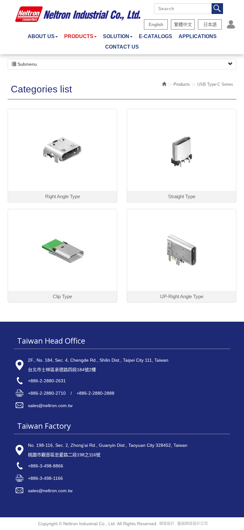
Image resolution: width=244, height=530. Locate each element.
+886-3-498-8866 (45, 465)
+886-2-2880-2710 (47, 393)
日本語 (210, 24)
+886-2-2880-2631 (47, 380)
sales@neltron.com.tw (50, 405)
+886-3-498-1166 (45, 478)
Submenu (26, 64)
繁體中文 (183, 24)
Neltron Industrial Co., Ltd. (77, 14)
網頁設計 (166, 523)
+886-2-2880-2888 (95, 393)
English (156, 24)
